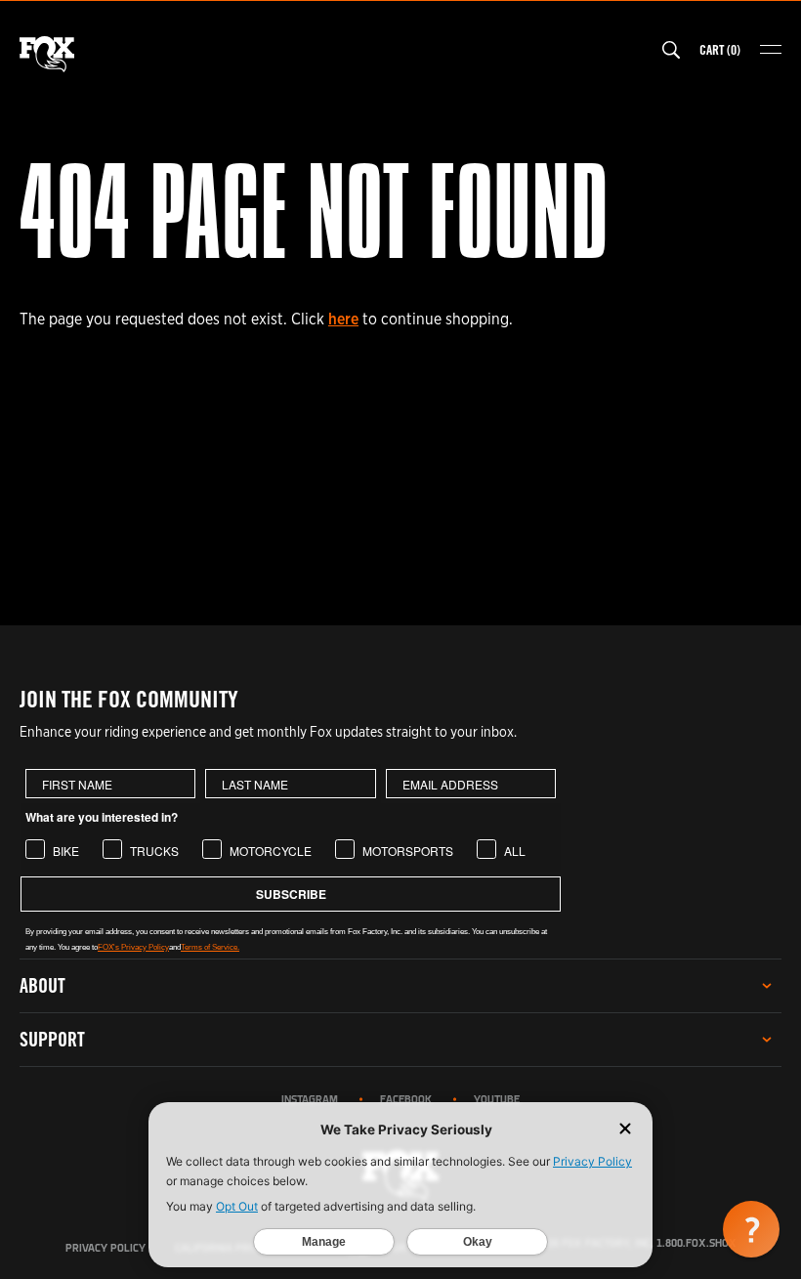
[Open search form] (671, 50)
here (343, 319)
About (42, 985)
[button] (751, 1229)
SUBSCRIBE (291, 894)
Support (52, 1039)
